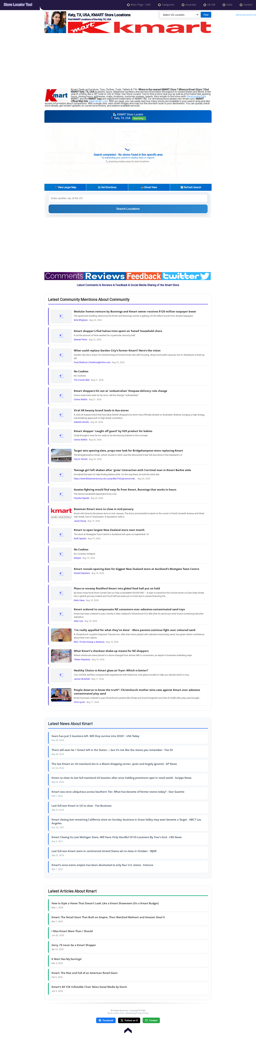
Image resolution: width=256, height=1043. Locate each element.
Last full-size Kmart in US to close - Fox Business (81, 805)
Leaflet (176, 182)
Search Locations (128, 208)
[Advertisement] (128, 60)
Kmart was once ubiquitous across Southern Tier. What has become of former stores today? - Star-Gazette (118, 791)
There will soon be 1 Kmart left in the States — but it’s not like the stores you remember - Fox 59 (112, 750)
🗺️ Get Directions (107, 187)
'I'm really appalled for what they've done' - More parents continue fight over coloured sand (134, 630)
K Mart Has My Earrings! (67, 959)
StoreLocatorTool (196, 96)
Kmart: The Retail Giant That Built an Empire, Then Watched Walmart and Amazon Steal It (108, 917)
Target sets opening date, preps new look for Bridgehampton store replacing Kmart (128, 450)
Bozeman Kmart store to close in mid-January (104, 509)
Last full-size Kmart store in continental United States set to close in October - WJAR (104, 851)
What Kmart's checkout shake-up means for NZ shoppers (111, 651)
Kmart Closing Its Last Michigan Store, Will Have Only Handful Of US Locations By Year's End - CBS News (117, 837)
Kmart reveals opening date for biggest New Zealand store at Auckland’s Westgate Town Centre (136, 569)
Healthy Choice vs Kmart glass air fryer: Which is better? (111, 670)
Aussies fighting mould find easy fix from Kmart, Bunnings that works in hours (125, 489)
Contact (153, 1020)
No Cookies (81, 371)
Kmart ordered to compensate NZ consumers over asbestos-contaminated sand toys (129, 609)
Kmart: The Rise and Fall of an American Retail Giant (85, 973)
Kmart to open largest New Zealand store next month (109, 530)
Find (206, 14)
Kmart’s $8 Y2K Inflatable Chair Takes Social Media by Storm (89, 987)
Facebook (108, 1020)
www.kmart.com (98, 101)
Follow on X (131, 1020)
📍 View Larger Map (65, 187)
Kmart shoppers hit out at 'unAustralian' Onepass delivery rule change (120, 391)
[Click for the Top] (128, 1029)
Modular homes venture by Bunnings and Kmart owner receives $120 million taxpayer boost (135, 311)
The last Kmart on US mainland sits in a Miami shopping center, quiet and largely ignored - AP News (114, 764)
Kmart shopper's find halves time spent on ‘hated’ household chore (118, 331)
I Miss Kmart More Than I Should (72, 931)
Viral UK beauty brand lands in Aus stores (101, 410)
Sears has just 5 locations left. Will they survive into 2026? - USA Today (95, 736)
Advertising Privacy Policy (137, 1013)
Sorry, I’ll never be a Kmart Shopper (74, 945)
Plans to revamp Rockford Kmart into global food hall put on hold (117, 588)
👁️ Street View (149, 187)
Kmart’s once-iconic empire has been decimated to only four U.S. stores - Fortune (102, 865)
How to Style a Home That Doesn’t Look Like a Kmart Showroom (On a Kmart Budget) (105, 903)
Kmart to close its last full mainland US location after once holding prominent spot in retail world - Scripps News (121, 777)
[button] (128, 149)
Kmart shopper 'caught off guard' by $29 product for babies (113, 431)
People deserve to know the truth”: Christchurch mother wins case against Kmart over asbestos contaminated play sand (137, 691)
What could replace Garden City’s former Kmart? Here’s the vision (117, 350)
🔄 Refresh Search (190, 187)
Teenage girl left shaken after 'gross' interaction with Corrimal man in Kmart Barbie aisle (132, 470)
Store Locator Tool (115, 1013)
